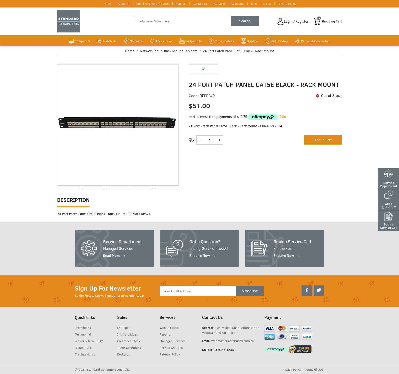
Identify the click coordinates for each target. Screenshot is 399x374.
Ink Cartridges (127, 334)
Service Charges (171, 348)
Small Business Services (152, 4)
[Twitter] (319, 290)
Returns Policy (170, 354)
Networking (149, 51)
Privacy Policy (287, 4)
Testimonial (83, 334)
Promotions (83, 328)
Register (302, 21)
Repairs (165, 334)
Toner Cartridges (129, 348)
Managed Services (172, 341)
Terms (267, 4)
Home (108, 4)
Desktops (123, 354)
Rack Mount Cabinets (180, 51)
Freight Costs (84, 348)
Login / (289, 21)
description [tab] (73, 200)
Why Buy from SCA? (89, 341)
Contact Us (200, 4)
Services (219, 4)
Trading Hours (85, 354)
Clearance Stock (128, 341)
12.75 (243, 116)
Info (283, 116)
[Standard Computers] (69, 21)
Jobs (254, 4)
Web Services (169, 328)
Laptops (122, 328)
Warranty (238, 4)
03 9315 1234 (223, 350)
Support (181, 4)
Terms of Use (314, 370)
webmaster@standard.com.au (232, 341)
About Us (124, 4)
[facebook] (307, 290)
